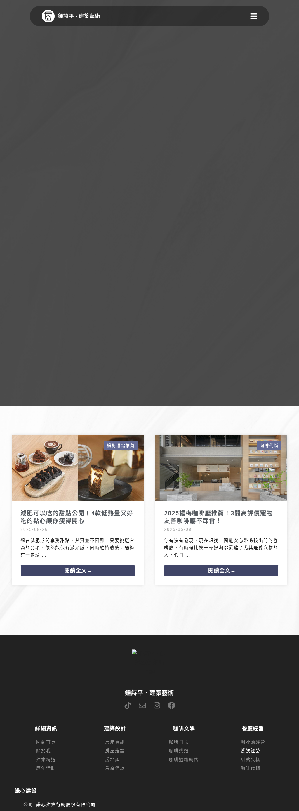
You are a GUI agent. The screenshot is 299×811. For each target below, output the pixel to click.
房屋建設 (115, 750)
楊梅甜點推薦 (121, 445)
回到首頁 (46, 742)
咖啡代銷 (269, 445)
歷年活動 (46, 768)
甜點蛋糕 (250, 759)
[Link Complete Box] (78, 510)
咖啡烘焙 (179, 750)
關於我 (43, 750)
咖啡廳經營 (253, 742)
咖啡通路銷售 (184, 759)
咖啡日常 (179, 742)
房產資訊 (115, 742)
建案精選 (46, 759)
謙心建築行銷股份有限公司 (66, 804)
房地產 (112, 759)
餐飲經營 (250, 750)
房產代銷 (115, 768)
